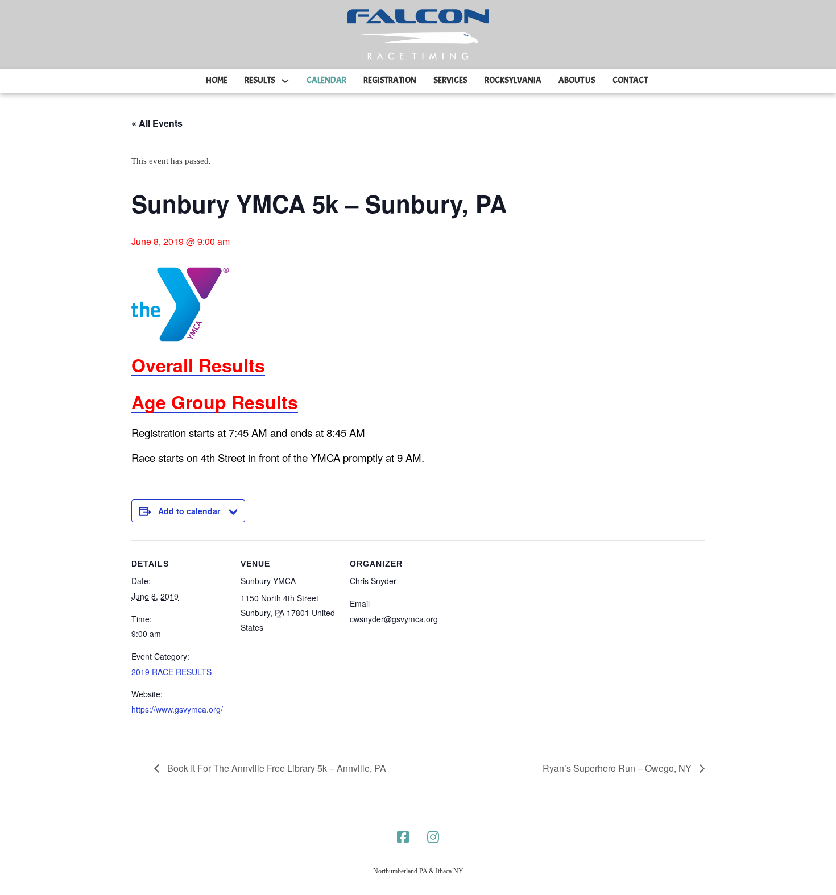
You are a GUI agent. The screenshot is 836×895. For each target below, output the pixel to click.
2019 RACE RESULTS (171, 671)
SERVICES (450, 80)
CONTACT (630, 80)
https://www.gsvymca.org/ (177, 709)
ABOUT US (576, 80)
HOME (216, 80)
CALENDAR (326, 80)
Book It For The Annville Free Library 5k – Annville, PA (275, 768)
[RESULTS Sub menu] (285, 81)
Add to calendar (189, 511)
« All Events (157, 123)
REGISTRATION (389, 80)
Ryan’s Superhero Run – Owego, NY (618, 768)
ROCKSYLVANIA (513, 80)
